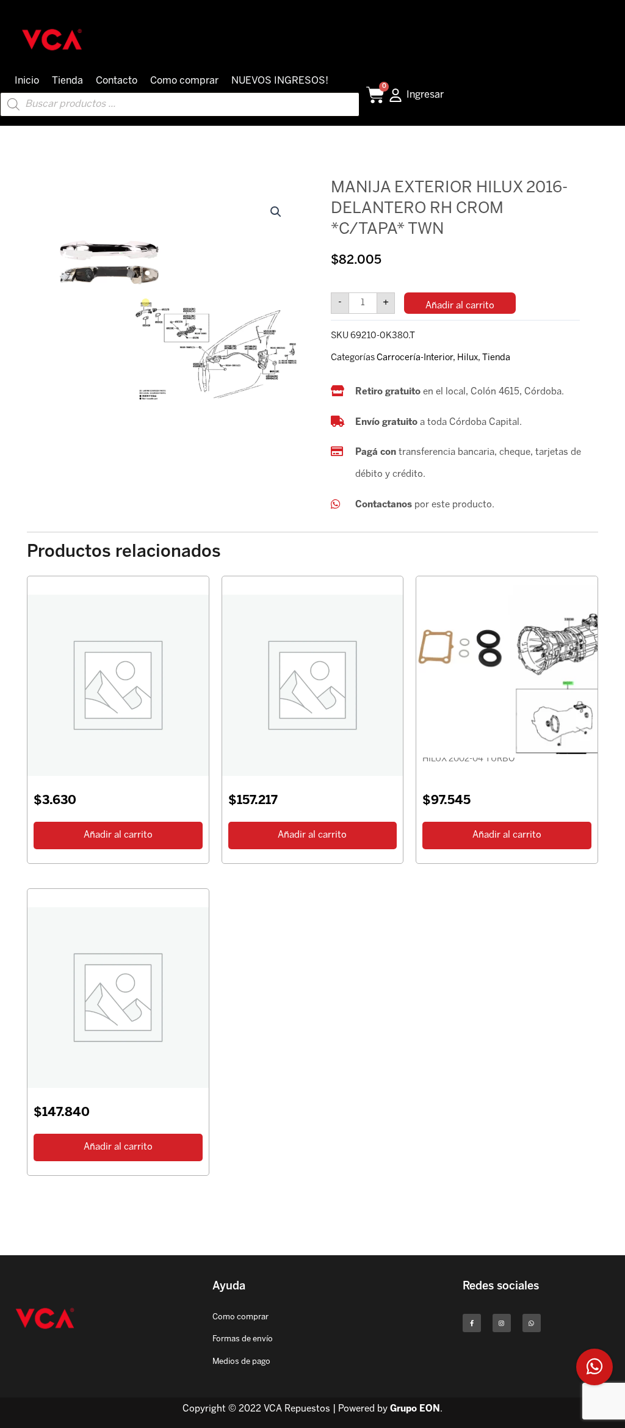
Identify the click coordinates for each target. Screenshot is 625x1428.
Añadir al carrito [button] (118, 835)
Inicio (27, 80)
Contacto (116, 80)
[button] (276, 212)
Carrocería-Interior (415, 357)
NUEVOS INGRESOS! (279, 80)
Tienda (67, 80)
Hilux (467, 357)
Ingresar (425, 95)
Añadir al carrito (459, 306)
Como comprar (184, 80)
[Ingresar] (395, 95)
